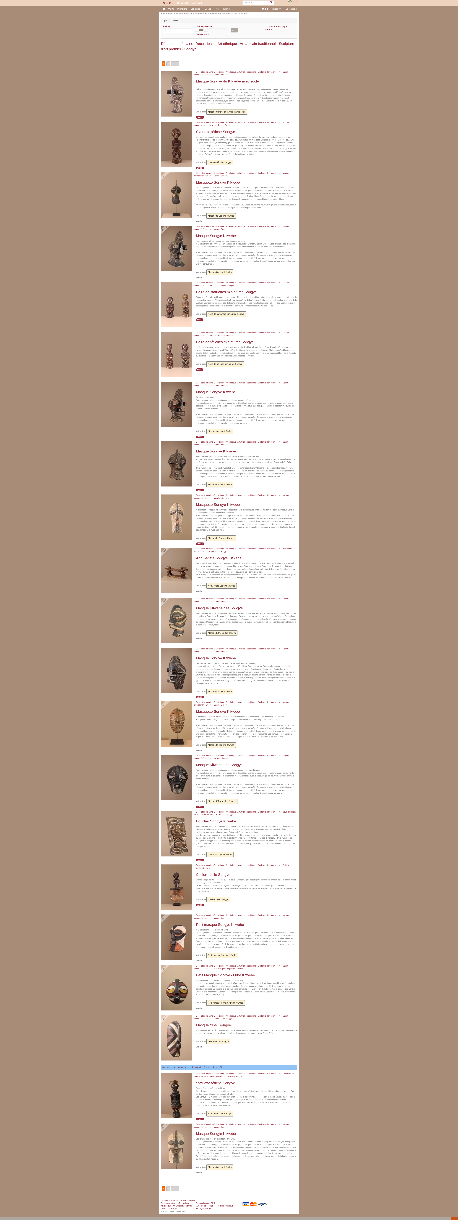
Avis (218, 9)
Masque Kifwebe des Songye (222, 633)
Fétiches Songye (225, 336)
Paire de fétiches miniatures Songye (225, 364)
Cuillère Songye (203, 868)
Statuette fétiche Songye (219, 162)
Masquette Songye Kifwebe (221, 216)
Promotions (182, 9)
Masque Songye (221, 75)
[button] (2, 1218)
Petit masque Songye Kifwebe (222, 955)
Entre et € (204, 35)
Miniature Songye (221, 498)
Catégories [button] (195, 9)
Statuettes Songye (226, 285)
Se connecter (291, 9)
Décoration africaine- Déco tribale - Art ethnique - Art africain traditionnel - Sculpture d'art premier (237, 72)
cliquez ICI (217, 1067)
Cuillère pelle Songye (218, 899)
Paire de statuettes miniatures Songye (226, 314)
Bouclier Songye (226, 815)
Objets (171, 9)
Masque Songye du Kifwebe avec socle (226, 112)
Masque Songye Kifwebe (220, 272)
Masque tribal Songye (223, 1019)
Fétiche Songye (225, 125)
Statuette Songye (234, 1076)
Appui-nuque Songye (218, 551)
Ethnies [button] (208, 9)
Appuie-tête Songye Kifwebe (221, 586)
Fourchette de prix (205, 26)
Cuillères (286, 865)
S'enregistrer (276, 9)
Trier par (166, 26)
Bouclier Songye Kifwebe (220, 854)
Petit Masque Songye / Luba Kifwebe (229, 969)
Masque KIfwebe (221, 758)
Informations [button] (228, 9)
